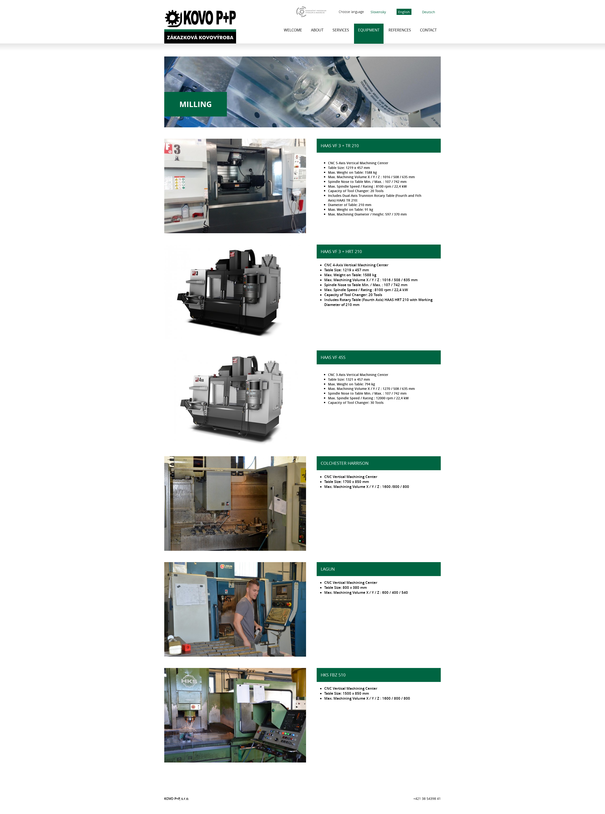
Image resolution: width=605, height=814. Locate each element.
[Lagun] (235, 655)
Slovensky (378, 11)
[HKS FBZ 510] (235, 761)
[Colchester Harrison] (235, 549)
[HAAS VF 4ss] (235, 443)
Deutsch (428, 11)
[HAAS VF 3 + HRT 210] (235, 337)
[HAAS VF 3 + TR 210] (235, 231)
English (404, 11)
